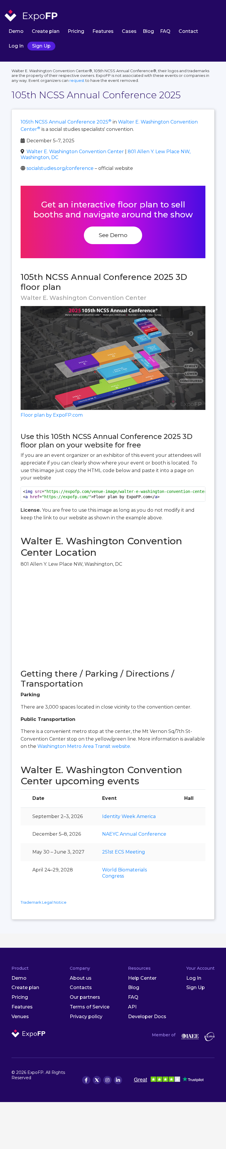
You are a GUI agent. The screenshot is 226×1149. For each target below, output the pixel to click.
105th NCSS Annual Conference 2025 (66, 122)
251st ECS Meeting (123, 852)
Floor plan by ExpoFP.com (52, 415)
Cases (129, 31)
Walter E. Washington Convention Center (75, 151)
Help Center (142, 978)
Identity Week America (129, 816)
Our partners (85, 997)
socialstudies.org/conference (60, 168)
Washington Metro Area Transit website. (84, 746)
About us (81, 978)
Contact (188, 31)
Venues (20, 1016)
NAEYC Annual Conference (134, 834)
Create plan (45, 31)
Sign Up (41, 46)
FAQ (165, 31)
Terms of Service (89, 1007)
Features (103, 31)
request (76, 80)
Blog (148, 31)
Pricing (76, 31)
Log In (16, 46)
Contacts (81, 987)
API (132, 1007)
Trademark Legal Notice (44, 902)
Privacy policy (86, 1016)
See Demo (113, 235)
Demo (16, 31)
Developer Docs (147, 1016)
